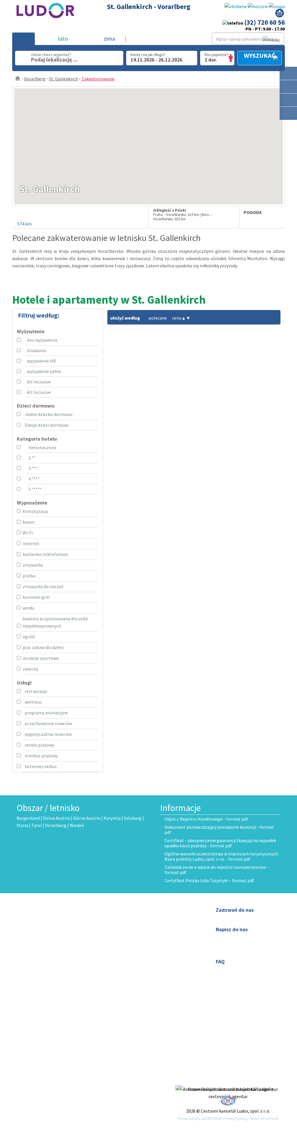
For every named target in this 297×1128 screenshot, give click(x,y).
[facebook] (228, 1082)
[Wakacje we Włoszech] (288, 100)
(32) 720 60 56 (264, 22)
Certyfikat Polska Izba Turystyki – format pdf (209, 880)
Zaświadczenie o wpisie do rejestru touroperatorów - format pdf (216, 869)
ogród (29, 636)
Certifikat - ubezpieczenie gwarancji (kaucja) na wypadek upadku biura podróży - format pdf (220, 842)
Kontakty (128, 917)
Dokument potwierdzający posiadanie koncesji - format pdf (219, 829)
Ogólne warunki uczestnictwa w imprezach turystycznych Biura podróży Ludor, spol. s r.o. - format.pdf (221, 856)
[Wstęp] (18, 79)
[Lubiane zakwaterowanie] (235, 6)
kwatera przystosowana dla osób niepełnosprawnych (55, 622)
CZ (121, 952)
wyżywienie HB (41, 361)
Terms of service (263, 1118)
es (128, 959)
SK (129, 952)
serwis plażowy (39, 745)
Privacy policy (235, 1118)
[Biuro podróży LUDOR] (46, 22)
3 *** (33, 468)
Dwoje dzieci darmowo (47, 425)
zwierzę (30, 669)
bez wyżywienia (42, 340)
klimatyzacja (35, 511)
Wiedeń (77, 825)
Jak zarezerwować (137, 924)
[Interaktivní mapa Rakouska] (277, 6)
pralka (29, 576)
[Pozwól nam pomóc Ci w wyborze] (279, 14)
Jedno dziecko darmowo (49, 414)
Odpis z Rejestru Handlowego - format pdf (206, 819)
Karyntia (112, 818)
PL (137, 952)
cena (179, 318)
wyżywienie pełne (44, 371)
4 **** (34, 479)
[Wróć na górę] (288, 126)
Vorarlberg (35, 79)
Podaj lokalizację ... (54, 59)
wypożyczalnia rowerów (48, 734)
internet (31, 543)
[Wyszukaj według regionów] (288, 73)
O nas (124, 910)
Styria (22, 825)
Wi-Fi (28, 533)
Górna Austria (86, 818)
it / (122, 959)
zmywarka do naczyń (43, 586)
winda (28, 608)
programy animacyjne (46, 713)
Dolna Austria (56, 818)
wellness (33, 702)
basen (29, 522)
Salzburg (133, 818)
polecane (157, 318)
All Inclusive (39, 382)
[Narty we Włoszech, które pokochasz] (288, 113)
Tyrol (36, 825)
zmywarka (33, 565)
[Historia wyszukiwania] (258, 6)
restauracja (36, 691)
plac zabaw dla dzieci (43, 647)
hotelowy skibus (41, 766)
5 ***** (35, 489)
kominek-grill (36, 597)
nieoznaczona (42, 447)
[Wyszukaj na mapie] (288, 86)
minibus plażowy (41, 755)
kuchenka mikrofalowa (45, 554)
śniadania (36, 350)
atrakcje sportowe (41, 658)
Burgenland (28, 818)
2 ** (32, 458)
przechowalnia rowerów (48, 723)
